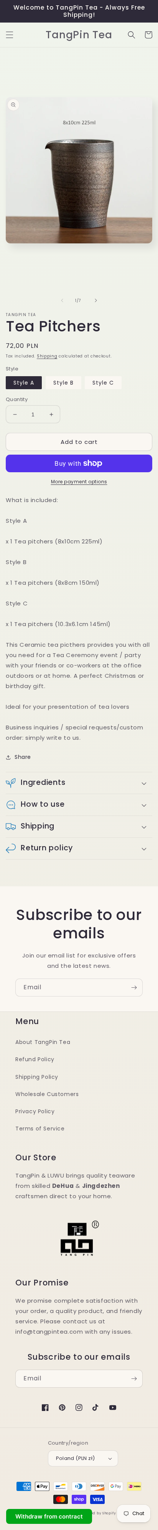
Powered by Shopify (97, 1513)
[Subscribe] (133, 988)
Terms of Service (40, 1128)
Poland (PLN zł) (75, 1458)
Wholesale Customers (47, 1094)
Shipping (47, 356)
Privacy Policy (34, 1111)
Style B (63, 383)
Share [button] (23, 757)
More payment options (79, 481)
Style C (103, 383)
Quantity (17, 399)
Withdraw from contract (49, 1516)
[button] (9, 34)
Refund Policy (34, 1059)
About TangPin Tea (42, 1042)
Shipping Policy (36, 1077)
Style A (23, 383)
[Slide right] (95, 300)
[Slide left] (62, 300)
